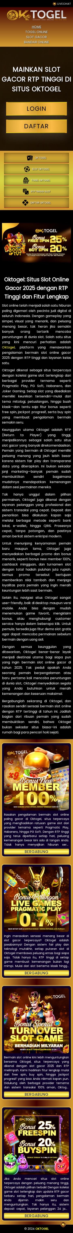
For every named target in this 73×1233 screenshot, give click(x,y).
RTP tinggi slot (40, 191)
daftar (36, 126)
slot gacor (36, 37)
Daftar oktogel (40, 202)
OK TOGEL (40, 158)
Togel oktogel (40, 180)
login (36, 108)
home (36, 26)
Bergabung (36, 851)
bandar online (36, 42)
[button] (36, 778)
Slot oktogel (40, 169)
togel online (36, 32)
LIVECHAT (64, 4)
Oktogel (8, 347)
